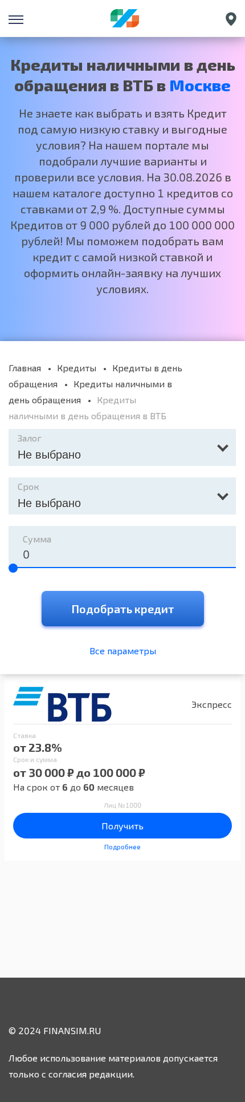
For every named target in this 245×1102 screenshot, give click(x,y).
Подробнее (122, 846)
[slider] (13, 568)
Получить (122, 825)
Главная (25, 367)
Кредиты (76, 367)
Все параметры (122, 650)
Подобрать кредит (122, 608)
